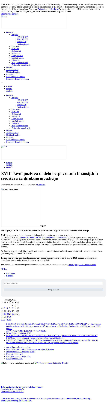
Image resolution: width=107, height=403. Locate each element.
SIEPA (4, 269)
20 (8, 314)
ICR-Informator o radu (15, 77)
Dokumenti (16, 51)
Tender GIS (21, 41)
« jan (3, 319)
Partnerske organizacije (21, 65)
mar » (9, 319)
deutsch (9, 91)
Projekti (14, 34)
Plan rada (15, 46)
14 (10, 311)
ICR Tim (15, 48)
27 (8, 317)
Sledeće (9, 276)
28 (10, 317)
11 (2, 311)
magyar (9, 86)
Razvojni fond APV (14, 359)
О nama (9, 32)
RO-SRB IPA (22, 39)
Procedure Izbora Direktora (17, 79)
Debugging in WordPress (48, 9)
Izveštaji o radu (17, 58)
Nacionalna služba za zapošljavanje (20, 352)
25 (2, 317)
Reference (15, 53)
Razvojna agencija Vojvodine (18, 356)
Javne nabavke (12, 70)
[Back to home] (33, 28)
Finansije (15, 60)
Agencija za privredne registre (18, 347)
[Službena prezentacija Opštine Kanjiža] (52, 363)
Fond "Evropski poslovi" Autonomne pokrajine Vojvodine (30, 349)
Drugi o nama (17, 55)
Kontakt (9, 74)
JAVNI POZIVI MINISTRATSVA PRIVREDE (26, 331)
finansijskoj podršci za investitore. (82, 265)
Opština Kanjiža (13, 72)
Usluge (9, 67)
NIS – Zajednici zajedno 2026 (18, 333)
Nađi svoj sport (23, 44)
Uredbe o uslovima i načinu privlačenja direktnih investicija (43, 237)
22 (13, 314)
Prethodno (10, 273)
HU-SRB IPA (22, 37)
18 (2, 314)
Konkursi (41, 185)
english (9, 88)
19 (5, 314)
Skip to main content (9, 14)
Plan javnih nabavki (19, 63)
